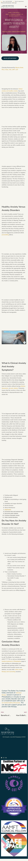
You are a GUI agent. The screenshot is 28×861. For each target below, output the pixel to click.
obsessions (5, 388)
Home (9, 12)
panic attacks (14, 388)
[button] (26, 6)
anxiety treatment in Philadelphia (11, 661)
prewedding (5, 235)
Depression (8, 509)
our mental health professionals (11, 703)
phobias (22, 386)
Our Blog (16, 12)
